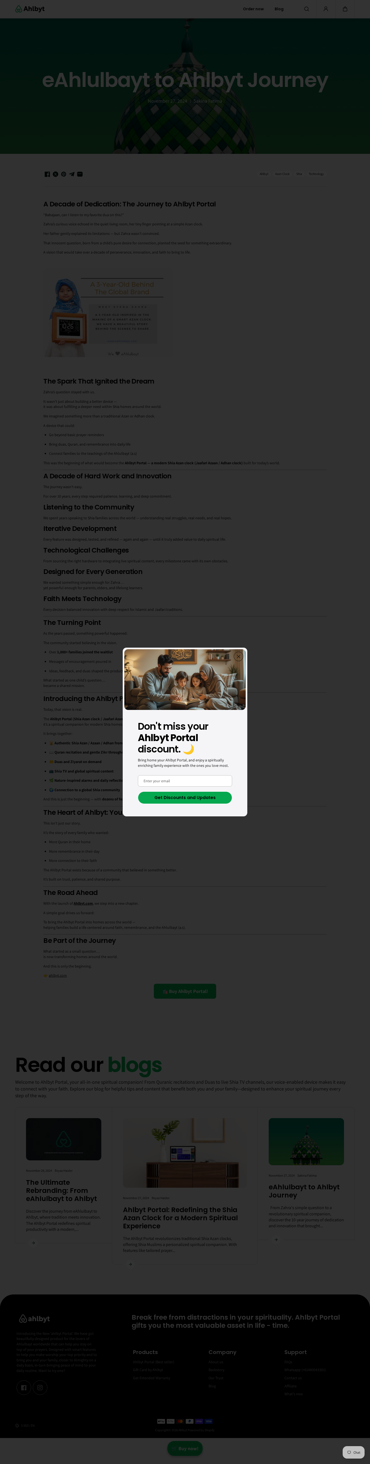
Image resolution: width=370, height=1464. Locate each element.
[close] (238, 656)
